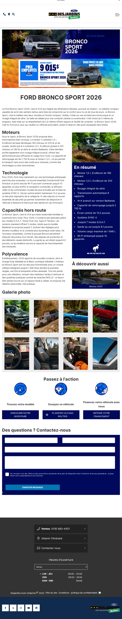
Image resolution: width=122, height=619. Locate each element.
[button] (13, 14)
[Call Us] (4, 14)
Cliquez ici (88, 2)
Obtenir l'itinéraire (51, 538)
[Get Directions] (9, 14)
